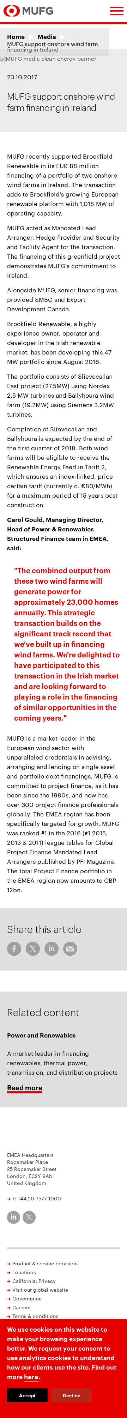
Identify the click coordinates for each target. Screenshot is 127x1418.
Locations (24, 1271)
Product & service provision (45, 1263)
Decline (71, 1395)
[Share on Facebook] (14, 949)
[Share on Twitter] (33, 949)
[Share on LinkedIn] (51, 949)
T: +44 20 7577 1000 (36, 1198)
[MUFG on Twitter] (29, 1217)
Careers (21, 1307)
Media (47, 36)
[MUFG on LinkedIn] (13, 1217)
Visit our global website (40, 1289)
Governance (27, 1298)
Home (16, 36)
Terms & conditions (35, 1315)
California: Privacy (34, 1280)
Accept (27, 1395)
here (31, 1376)
